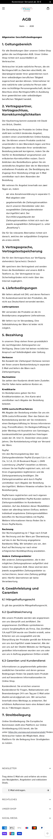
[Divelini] (26, 8)
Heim (21, 26)
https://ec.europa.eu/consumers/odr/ (27, 732)
